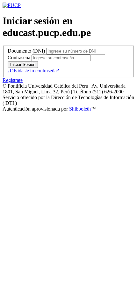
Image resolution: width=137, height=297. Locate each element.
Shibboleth (80, 109)
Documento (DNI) (26, 51)
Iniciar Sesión (22, 64)
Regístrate (13, 80)
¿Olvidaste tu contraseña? (33, 70)
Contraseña (19, 57)
